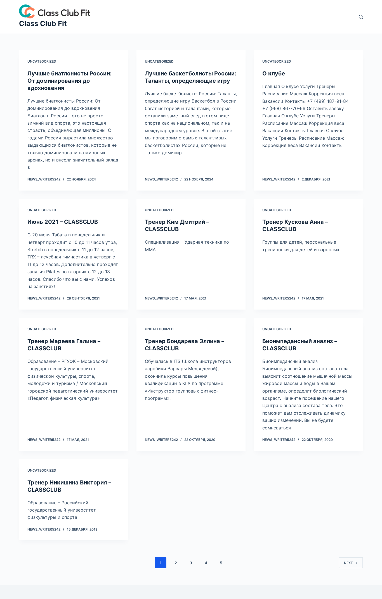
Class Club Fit (43, 23)
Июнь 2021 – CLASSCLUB (62, 221)
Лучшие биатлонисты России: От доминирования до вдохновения (69, 80)
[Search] (361, 17)
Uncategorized (41, 61)
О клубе (273, 73)
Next (348, 563)
